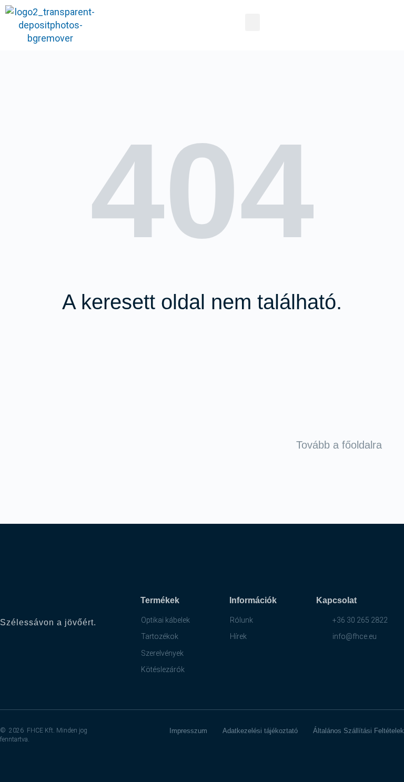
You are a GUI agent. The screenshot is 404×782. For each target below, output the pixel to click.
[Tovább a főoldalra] (392, 445)
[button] (252, 22)
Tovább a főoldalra (339, 445)
